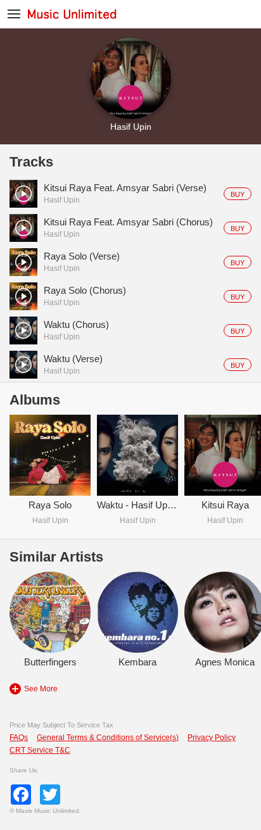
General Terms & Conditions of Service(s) (108, 737)
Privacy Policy (212, 737)
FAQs (19, 737)
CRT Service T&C (40, 750)
